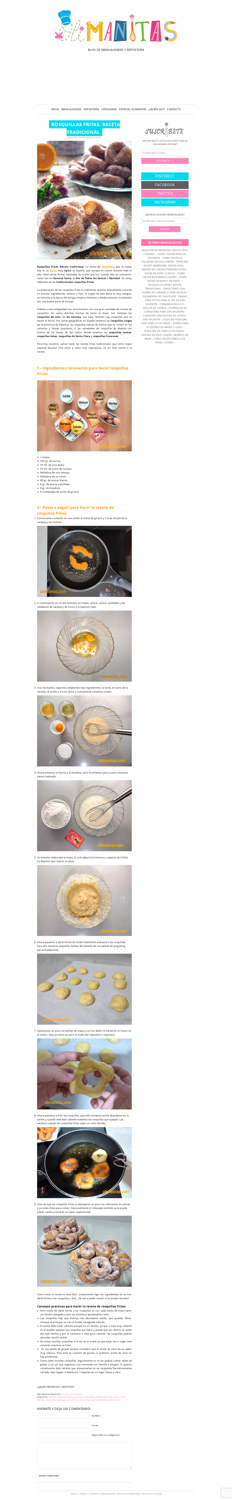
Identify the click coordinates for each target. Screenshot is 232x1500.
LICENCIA (83, 1494)
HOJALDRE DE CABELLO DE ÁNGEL (164, 330)
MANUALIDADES (71, 109)
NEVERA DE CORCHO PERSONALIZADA (164, 269)
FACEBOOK (165, 184)
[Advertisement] (116, 77)
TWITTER (165, 193)
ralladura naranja (96, 1400)
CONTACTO (174, 109)
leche (116, 1397)
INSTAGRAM (164, 202)
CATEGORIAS (109, 109)
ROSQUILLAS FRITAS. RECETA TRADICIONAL (85, 128)
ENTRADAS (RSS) (108, 1494)
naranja (61, 1400)
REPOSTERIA (91, 109)
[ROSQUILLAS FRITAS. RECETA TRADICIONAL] (84, 200)
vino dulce (114, 1400)
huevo (99, 1397)
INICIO (55, 109)
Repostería (76, 1394)
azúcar (52, 1397)
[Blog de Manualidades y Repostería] (116, 43)
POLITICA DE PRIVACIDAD (128, 1494)
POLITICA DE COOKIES (152, 1494)
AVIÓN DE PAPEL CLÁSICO (160, 273)
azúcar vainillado (85, 1397)
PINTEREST (165, 176)
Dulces (65, 1394)
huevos (108, 1397)
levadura (51, 1400)
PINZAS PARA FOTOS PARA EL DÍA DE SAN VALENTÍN (166, 300)
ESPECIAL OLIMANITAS (132, 109)
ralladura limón (76, 1400)
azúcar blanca (65, 1397)
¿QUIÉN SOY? (157, 109)
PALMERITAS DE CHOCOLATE (159, 296)
